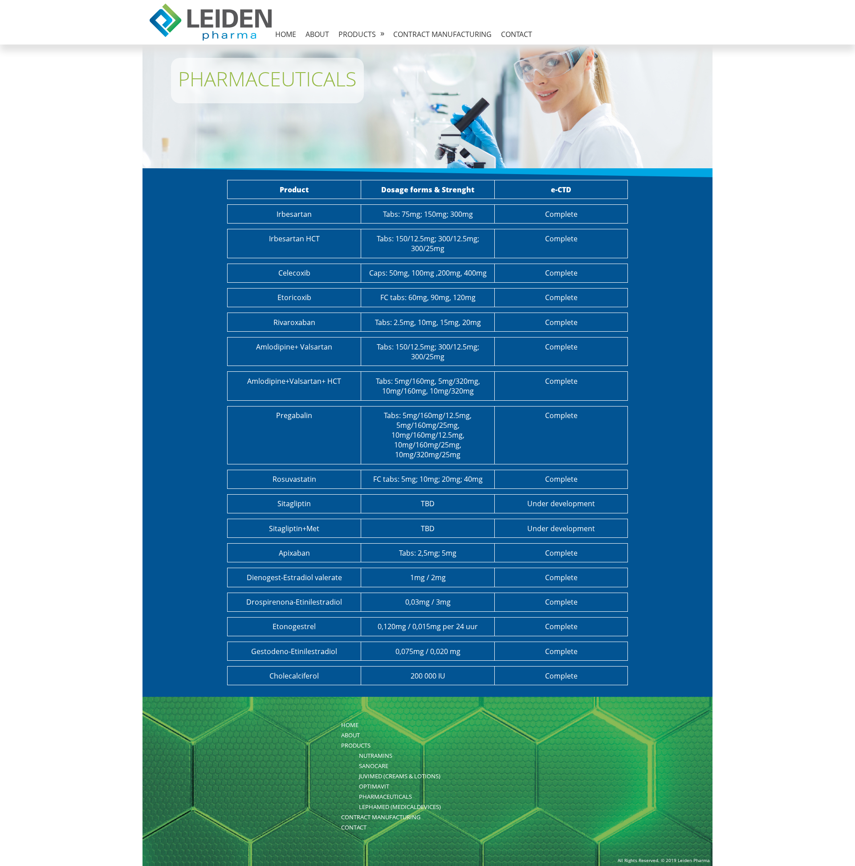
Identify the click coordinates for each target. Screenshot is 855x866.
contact (516, 34)
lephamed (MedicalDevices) (400, 807)
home (285, 34)
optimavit (374, 786)
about (317, 34)
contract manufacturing (442, 34)
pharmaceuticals (385, 797)
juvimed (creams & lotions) (399, 776)
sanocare (373, 766)
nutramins (375, 756)
